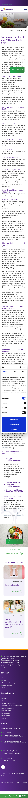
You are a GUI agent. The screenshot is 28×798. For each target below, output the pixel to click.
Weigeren (14, 429)
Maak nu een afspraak (14, 541)
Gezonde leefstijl (7, 710)
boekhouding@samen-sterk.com (12, 741)
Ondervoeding (6, 713)
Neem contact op (17, 69)
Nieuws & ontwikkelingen (9, 683)
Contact (4, 680)
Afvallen (4, 698)
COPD (4, 718)
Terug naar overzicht (16, 549)
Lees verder (15, 591)
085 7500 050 (7, 732)
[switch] (24, 403)
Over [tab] (23, 371)
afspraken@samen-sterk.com (12, 735)
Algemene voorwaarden (7, 782)
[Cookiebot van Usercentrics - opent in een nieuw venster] (19, 367)
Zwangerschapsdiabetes (9, 703)
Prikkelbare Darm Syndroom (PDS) (12, 705)
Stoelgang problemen (8, 708)
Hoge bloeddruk (6, 715)
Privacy (18, 782)
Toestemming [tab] (5, 371)
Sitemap (24, 782)
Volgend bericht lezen (12, 553)
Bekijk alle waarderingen (8, 666)
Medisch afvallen (7, 4)
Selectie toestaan (14, 424)
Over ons (4, 678)
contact (4, 448)
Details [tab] (14, 371)
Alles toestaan (14, 419)
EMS (3, 688)
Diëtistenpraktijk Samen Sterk (9, 662)
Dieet (11, 30)
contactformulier (19, 515)
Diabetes (4, 700)
